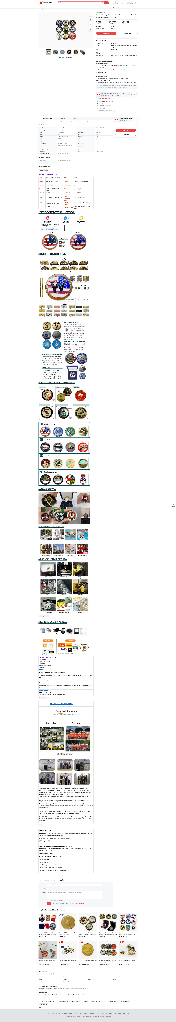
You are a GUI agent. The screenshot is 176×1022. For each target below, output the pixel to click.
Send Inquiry (106, 33)
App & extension (120, 7)
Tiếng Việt (119, 1013)
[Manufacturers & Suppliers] (45, 2)
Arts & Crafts (44, 9)
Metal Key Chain (55, 994)
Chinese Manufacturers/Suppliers (71, 1012)
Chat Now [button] (128, 33)
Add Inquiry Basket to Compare (66, 57)
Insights (122, 1012)
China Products (61, 1012)
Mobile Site (118, 1012)
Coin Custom (85, 1001)
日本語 (103, 1013)
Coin (39, 976)
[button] (108, 121)
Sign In (98, 112)
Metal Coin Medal (125, 1001)
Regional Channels (104, 1012)
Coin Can (41, 1001)
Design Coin (105, 1001)
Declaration (102, 1016)
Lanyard (65, 979)
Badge (41, 994)
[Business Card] (135, 124)
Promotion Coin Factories (63, 1001)
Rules (136, 7)
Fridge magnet (116, 976)
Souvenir (47, 994)
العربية (95, 1013)
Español (60, 1013)
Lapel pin (90, 976)
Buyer (106, 7)
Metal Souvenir (86, 994)
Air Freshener (91, 979)
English (56, 1013)
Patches (114, 979)
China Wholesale (82, 1012)
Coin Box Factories (76, 1001)
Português (65, 1013)
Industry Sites (96, 1012)
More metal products (42, 981)
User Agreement (96, 1016)
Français (70, 1013)
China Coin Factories (50, 1001)
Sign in (136, 3)
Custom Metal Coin (114, 1001)
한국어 (99, 1013)
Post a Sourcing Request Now (77, 903)
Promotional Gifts (67, 981)
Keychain (40, 979)
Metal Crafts (50, 9)
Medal (64, 976)
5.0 (120, 120)
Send (49, 903)
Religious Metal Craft (66, 994)
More (39, 1007)
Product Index (111, 1012)
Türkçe (115, 1013)
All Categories (43, 7)
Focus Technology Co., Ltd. (79, 1016)
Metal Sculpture (76, 994)
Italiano (81, 1013)
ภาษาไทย (110, 1013)
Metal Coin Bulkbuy (44, 1004)
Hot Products (54, 1012)
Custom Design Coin (95, 1001)
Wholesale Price (90, 1012)
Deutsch (85, 1013)
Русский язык (75, 1013)
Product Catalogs (58, 974)
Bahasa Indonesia (126, 1013)
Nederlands (90, 1013)
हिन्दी (106, 1013)
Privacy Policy (108, 1016)
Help (113, 7)
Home (39, 9)
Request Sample (121, 37)
